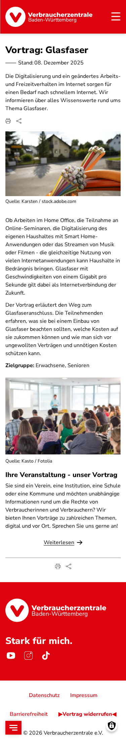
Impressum (83, 695)
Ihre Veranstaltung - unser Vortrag (61, 474)
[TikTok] (45, 655)
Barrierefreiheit (29, 714)
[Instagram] (28, 655)
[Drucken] (8, 121)
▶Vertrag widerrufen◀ (87, 714)
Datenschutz (44, 695)
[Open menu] (13, 728)
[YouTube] (10, 655)
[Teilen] (19, 121)
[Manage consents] (112, 726)
